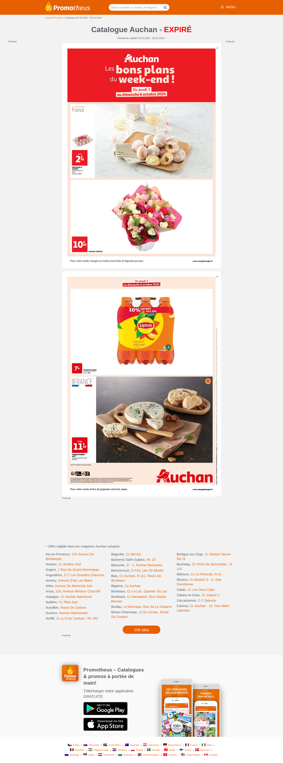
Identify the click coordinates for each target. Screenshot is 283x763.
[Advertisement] (32, 92)
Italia (209, 745)
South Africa (114, 745)
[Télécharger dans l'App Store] (105, 724)
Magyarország (101, 750)
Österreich (153, 745)
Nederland (108, 754)
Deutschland (174, 745)
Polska (139, 750)
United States (193, 754)
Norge (172, 750)
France (194, 745)
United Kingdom (151, 754)
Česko (76, 745)
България (128, 754)
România (79, 750)
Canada (213, 754)
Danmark (205, 750)
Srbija (91, 754)
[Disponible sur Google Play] (105, 708)
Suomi (188, 750)
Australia (134, 745)
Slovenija (74, 754)
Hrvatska (122, 750)
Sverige (156, 750)
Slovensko (94, 745)
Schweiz (173, 754)
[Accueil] (68, 6)
